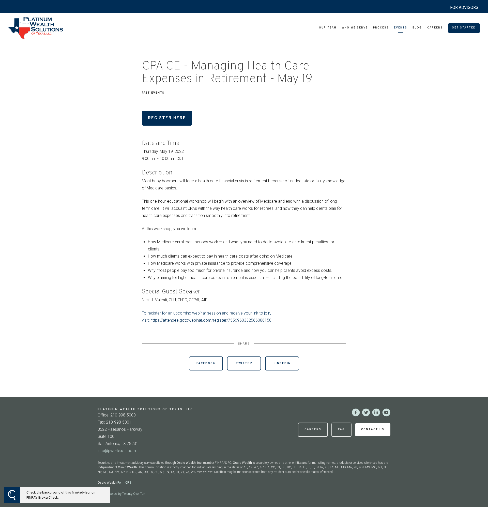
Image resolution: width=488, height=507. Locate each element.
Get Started (464, 27)
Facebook (206, 363)
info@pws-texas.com (117, 450)
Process (381, 27)
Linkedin (282, 363)
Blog (417, 27)
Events (400, 27)
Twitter (244, 363)
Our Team (328, 27)
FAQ (341, 429)
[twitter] (366, 412)
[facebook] (356, 412)
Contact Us (372, 429)
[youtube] (386, 412)
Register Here (167, 118)
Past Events (153, 92)
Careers (435, 27)
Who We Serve (355, 27)
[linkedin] (376, 412)
